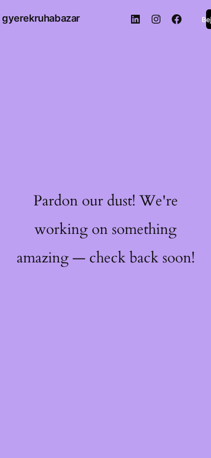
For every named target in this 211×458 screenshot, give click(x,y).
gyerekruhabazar (41, 18)
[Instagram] (156, 19)
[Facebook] (177, 19)
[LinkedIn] (135, 19)
